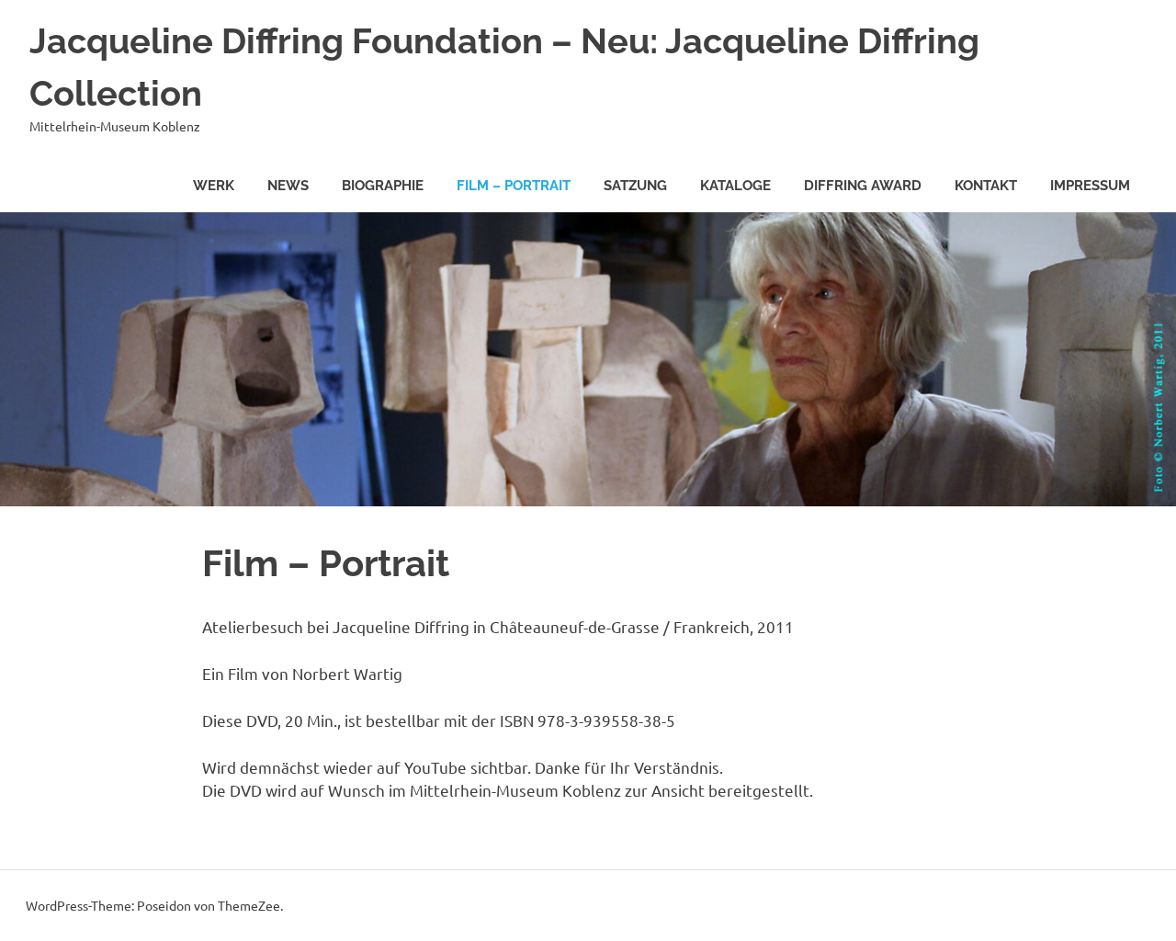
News (288, 185)
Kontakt (986, 185)
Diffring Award (863, 185)
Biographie (383, 185)
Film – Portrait (514, 185)
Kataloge (735, 185)
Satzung (635, 185)
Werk (213, 185)
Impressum (1090, 185)
